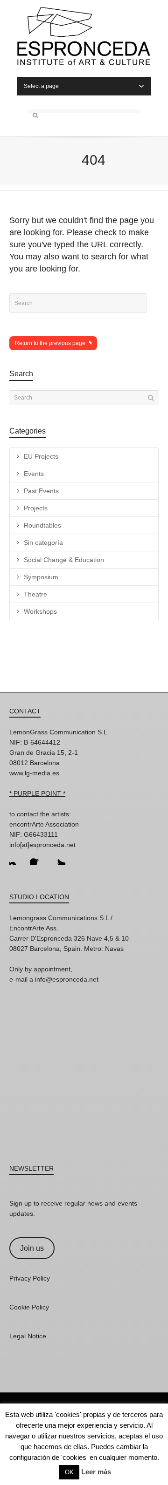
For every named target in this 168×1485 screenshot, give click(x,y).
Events (34, 473)
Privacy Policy (29, 1278)
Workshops (40, 611)
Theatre (35, 594)
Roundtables (42, 525)
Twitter (57, 857)
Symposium (41, 577)
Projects (36, 508)
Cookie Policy (29, 1307)
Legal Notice (27, 1336)
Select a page (41, 86)
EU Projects (41, 456)
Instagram (16, 857)
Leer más (96, 1472)
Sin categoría (43, 542)
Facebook (37, 857)
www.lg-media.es (34, 773)
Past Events (41, 491)
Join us (32, 1248)
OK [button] (69, 1472)
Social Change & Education (64, 559)
